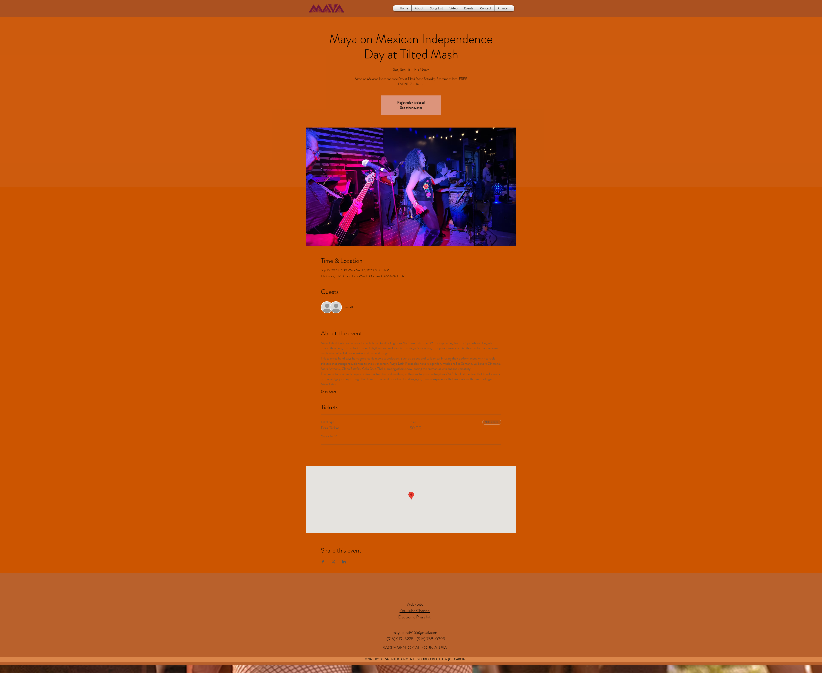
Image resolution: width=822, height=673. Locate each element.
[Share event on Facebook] (323, 561)
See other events (411, 107)
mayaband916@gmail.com (415, 632)
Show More (328, 391)
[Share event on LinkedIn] (344, 561)
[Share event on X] (333, 561)
